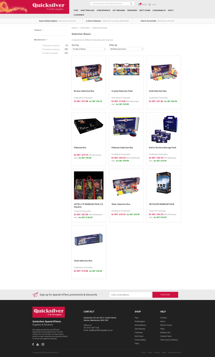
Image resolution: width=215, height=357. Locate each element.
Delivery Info (165, 332)
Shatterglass (88, 10)
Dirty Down (144, 10)
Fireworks (84, 28)
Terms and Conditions (169, 340)
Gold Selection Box (158, 91)
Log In (154, 4)
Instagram (43, 344)
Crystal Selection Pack (122, 91)
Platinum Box (80, 147)
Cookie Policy (166, 336)
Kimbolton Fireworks (83, 98)
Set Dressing (119, 10)
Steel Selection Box (83, 261)
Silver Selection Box (121, 204)
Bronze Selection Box (84, 91)
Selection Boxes (100, 28)
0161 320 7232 (93, 328)
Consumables (159, 10)
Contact (163, 318)
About (162, 321)
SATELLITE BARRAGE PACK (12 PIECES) (88, 205)
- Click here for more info (57, 21)
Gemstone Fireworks (121, 98)
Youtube (37, 344)
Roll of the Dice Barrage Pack (162, 147)
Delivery (157, 352)
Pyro (76, 10)
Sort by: (75, 45)
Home (74, 28)
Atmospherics (103, 10)
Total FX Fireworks (82, 211)
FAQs (162, 329)
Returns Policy (166, 325)
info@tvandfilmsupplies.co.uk (101, 330)
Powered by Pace (174, 352)
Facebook (33, 344)
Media (164, 352)
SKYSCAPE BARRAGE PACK (161, 204)
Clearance (79, 15)
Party (171, 10)
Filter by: (113, 45)
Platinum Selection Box (122, 147)
